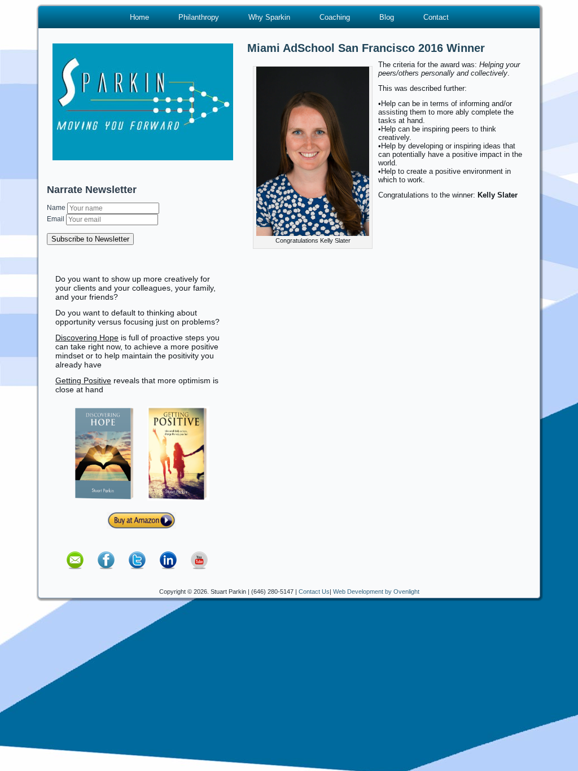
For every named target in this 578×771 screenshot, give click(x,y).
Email (56, 219)
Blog (386, 17)
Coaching (334, 17)
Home (139, 17)
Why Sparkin (269, 17)
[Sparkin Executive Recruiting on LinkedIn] (168, 573)
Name (57, 208)
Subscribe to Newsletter (90, 239)
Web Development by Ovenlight (376, 591)
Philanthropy (198, 17)
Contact (436, 17)
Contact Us (314, 591)
